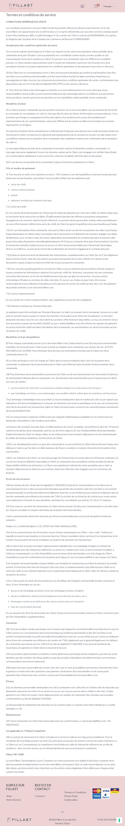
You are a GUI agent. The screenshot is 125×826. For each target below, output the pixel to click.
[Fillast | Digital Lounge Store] (21, 6)
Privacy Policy (71, 796)
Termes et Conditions (75, 792)
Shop (9, 796)
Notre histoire (14, 799)
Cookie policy (71, 799)
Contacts (40, 796)
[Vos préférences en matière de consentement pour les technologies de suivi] (119, 820)
